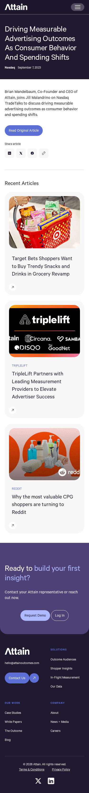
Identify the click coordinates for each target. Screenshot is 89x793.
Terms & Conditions (31, 769)
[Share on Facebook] (32, 153)
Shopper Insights (61, 668)
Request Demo (35, 615)
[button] (77, 7)
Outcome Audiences (63, 659)
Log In (60, 615)
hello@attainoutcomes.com (22, 663)
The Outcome (13, 731)
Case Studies (13, 713)
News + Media (60, 722)
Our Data (56, 686)
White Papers (13, 722)
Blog (8, 740)
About (54, 713)
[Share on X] (21, 153)
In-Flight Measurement (65, 677)
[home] (36, 7)
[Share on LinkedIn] (9, 153)
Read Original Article (24, 130)
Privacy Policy (61, 769)
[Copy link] (43, 153)
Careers (56, 731)
